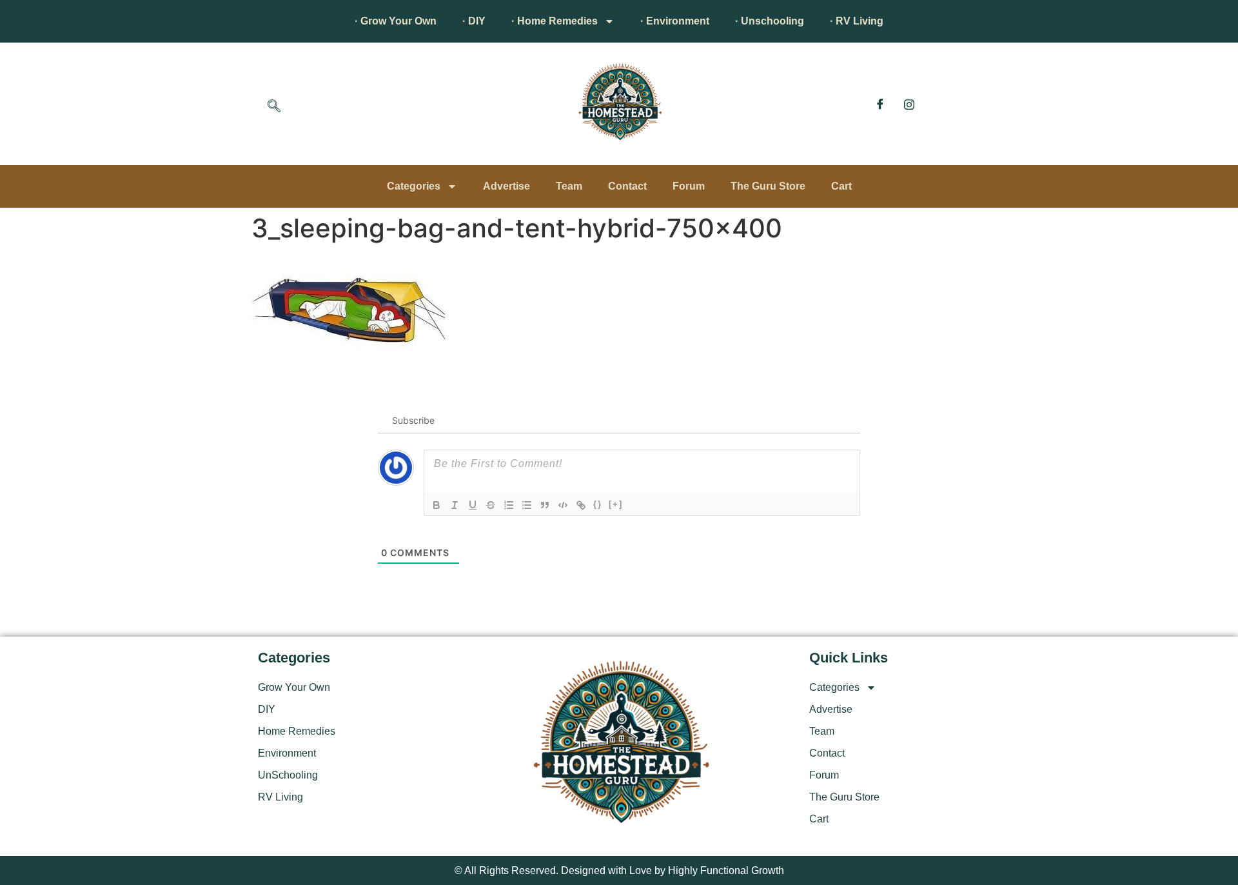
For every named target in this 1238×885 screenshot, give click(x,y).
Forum (689, 186)
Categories (413, 186)
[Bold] (436, 505)
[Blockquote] (545, 505)
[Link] (581, 505)
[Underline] (473, 505)
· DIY (474, 20)
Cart (841, 186)
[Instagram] (909, 104)
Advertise (506, 186)
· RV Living (856, 20)
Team (569, 186)
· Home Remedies (554, 20)
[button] (274, 107)
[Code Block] (563, 505)
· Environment (674, 20)
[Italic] (455, 505)
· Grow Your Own (396, 20)
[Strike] (491, 505)
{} (597, 504)
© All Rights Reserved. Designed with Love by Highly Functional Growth (619, 870)
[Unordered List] (527, 505)
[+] (616, 504)
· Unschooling (769, 20)
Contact (627, 186)
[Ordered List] (509, 505)
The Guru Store (768, 186)
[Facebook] (880, 104)
